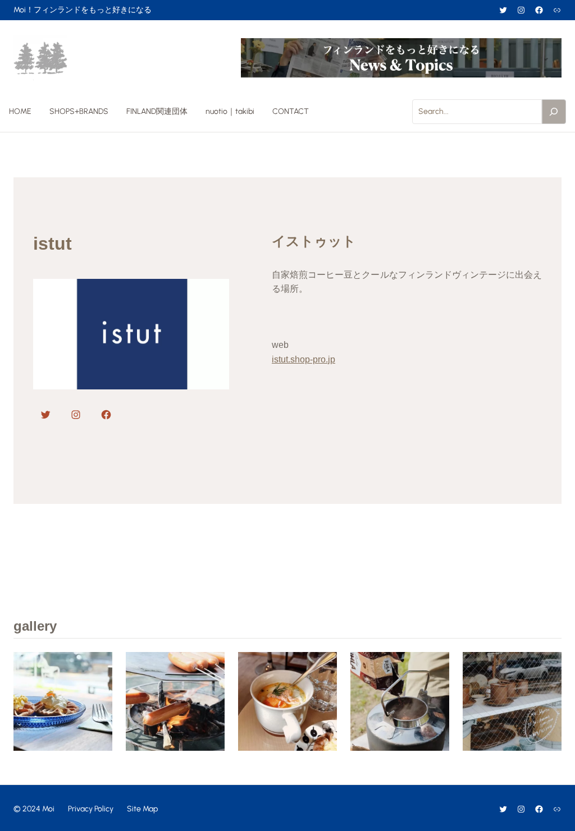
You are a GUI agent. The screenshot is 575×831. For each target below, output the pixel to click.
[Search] (554, 111)
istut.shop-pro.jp (303, 359)
